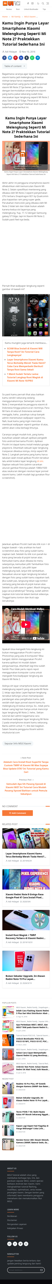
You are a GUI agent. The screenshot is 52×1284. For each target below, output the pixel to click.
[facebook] (28, 3)
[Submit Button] (41, 1270)
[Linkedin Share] (21, 58)
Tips (44, 9)
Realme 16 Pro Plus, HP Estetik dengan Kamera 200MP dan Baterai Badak (33, 1086)
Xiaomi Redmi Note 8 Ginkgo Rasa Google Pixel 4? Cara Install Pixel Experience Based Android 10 (25, 897)
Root (18, 9)
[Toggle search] (42, 3)
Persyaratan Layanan (17, 1224)
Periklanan (12, 1216)
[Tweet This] (10, 58)
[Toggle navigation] (47, 3)
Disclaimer (12, 1220)
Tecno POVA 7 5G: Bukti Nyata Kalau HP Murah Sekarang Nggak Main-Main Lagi (32, 1114)
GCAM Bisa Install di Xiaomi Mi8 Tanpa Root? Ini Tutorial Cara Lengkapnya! (24, 352)
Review (9, 9)
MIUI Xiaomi (21, 1007)
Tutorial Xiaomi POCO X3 (25, 1035)
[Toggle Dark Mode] (38, 3)
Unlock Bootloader (31, 9)
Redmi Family (32, 1007)
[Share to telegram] (37, 58)
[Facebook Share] (4, 58)
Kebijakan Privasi (15, 1228)
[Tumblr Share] (26, 58)
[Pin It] (15, 58)
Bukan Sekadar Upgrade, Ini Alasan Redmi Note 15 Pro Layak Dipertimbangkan (25, 979)
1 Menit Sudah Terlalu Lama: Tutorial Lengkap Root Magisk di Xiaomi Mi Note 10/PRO (25, 377)
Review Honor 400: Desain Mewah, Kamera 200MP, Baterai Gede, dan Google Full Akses (32, 1142)
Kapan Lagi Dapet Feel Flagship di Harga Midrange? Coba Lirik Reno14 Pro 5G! (32, 1128)
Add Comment (19, 813)
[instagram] (32, 3)
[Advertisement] (26, 251)
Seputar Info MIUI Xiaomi (18, 743)
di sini (40, 461)
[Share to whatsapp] (32, 58)
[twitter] (20, 1244)
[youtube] (9, 1244)
